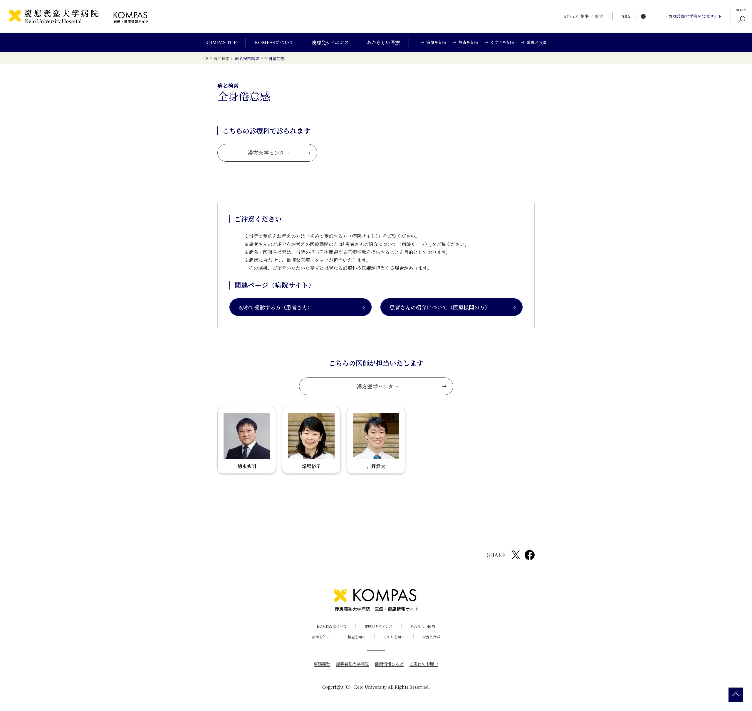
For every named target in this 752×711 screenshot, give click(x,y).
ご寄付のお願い (423, 664)
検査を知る (356, 636)
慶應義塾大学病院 (352, 664)
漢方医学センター (269, 152)
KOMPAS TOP (221, 42)
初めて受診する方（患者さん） (276, 307)
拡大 (599, 16)
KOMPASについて (274, 42)
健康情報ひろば (389, 664)
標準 (584, 16)
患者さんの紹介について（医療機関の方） (440, 307)
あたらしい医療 (383, 42)
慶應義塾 (322, 664)
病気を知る (321, 636)
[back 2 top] (735, 695)
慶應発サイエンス (330, 42)
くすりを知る (393, 636)
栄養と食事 (431, 636)
